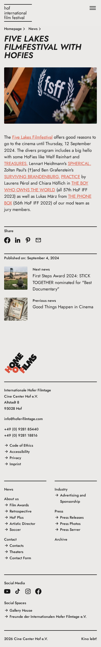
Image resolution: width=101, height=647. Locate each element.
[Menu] (92, 8)
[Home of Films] (20, 363)
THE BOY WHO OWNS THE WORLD (46, 186)
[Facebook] (38, 591)
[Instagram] (28, 591)
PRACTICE (70, 176)
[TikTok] (17, 591)
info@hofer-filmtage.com (23, 418)
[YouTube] (7, 591)
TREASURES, (16, 163)
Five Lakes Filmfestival (32, 137)
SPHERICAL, (79, 163)
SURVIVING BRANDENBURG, (32, 176)
